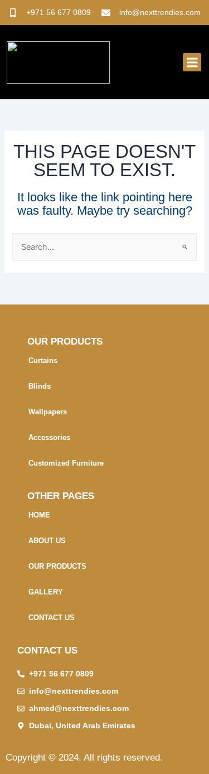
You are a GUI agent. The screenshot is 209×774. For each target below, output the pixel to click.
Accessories (49, 437)
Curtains (42, 360)
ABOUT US (47, 540)
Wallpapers (47, 412)
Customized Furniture (66, 463)
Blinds (39, 386)
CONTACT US (51, 617)
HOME (39, 515)
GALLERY (45, 592)
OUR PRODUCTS (57, 566)
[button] (192, 62)
